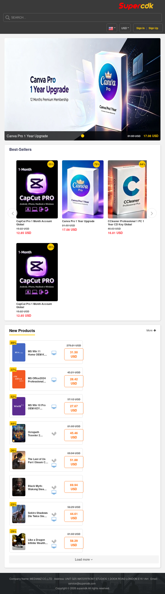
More (150, 330)
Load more (83, 559)
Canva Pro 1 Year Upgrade (78, 221)
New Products (22, 330)
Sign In (140, 28)
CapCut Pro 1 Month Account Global (34, 222)
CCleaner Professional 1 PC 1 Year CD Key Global (126, 222)
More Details (37, 215)
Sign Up (153, 28)
